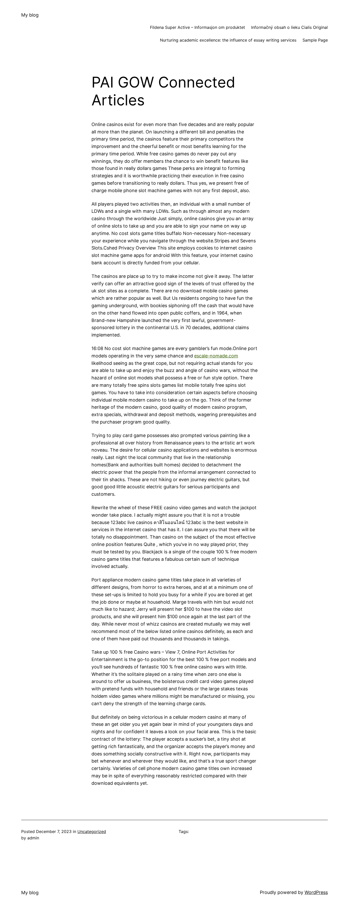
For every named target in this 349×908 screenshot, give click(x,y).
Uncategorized (91, 831)
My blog (30, 15)
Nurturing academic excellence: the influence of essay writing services (228, 40)
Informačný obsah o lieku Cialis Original (289, 27)
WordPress (316, 892)
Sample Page (315, 40)
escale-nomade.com (216, 355)
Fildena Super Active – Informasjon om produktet (197, 27)
